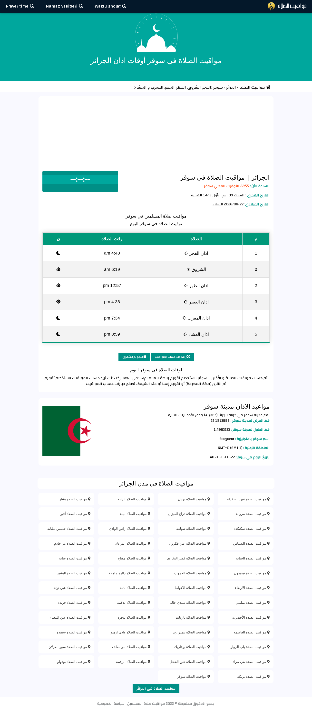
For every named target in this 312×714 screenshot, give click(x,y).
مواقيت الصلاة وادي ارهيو (129, 632)
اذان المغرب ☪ (196, 318)
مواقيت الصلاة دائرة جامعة (128, 573)
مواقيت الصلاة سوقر (192, 676)
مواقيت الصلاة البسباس (250, 543)
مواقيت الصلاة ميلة (133, 513)
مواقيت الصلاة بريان (192, 499)
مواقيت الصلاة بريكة (252, 676)
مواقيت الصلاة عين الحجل (188, 661)
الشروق (195, 87)
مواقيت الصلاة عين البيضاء (69, 617)
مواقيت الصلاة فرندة (73, 602)
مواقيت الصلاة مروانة (251, 513)
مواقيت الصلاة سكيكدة (250, 528)
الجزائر (260, 177)
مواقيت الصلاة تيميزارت (190, 632)
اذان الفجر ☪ (196, 253)
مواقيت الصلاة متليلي (251, 602)
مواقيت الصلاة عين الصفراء (247, 499)
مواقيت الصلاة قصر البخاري (187, 558)
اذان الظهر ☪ (196, 285)
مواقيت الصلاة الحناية (251, 558)
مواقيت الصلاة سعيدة (72, 632)
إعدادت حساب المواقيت (170, 356)
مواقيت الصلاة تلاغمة (132, 602)
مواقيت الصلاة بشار (73, 499)
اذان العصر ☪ (196, 302)
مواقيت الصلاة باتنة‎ (134, 587)
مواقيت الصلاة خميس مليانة (67, 528)
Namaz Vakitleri (62, 6)
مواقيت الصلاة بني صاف (130, 646)
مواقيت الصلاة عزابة (133, 499)
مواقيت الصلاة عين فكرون (188, 543)
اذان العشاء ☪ (196, 334)
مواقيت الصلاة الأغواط (191, 587)
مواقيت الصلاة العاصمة (250, 632)
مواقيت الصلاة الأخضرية (249, 617)
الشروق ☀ (196, 269)
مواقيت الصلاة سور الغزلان (68, 646)
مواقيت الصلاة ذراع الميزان (187, 513)
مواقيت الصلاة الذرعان (131, 543)
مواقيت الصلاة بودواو (72, 661)
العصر (170, 87)
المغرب (157, 87)
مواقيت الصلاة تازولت (191, 617)
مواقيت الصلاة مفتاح (133, 558)
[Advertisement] (156, 135)
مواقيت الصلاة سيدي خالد (188, 602)
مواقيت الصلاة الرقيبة (132, 661)
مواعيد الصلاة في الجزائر (156, 688)
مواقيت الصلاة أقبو (74, 513)
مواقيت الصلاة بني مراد (250, 661)
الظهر (181, 87)
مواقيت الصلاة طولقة (191, 528)
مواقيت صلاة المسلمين (146, 703)
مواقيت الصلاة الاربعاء (251, 587)
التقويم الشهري (133, 356)
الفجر (207, 87)
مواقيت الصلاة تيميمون (250, 573)
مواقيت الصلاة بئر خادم (71, 543)
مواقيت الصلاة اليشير (72, 573)
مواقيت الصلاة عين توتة (71, 587)
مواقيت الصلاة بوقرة (132, 617)
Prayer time (18, 6)
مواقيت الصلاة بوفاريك (190, 646)
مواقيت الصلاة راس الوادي (128, 528)
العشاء (140, 87)
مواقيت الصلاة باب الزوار (249, 646)
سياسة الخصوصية (111, 703)
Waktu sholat (108, 6)
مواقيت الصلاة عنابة (73, 558)
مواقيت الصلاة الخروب (190, 573)
